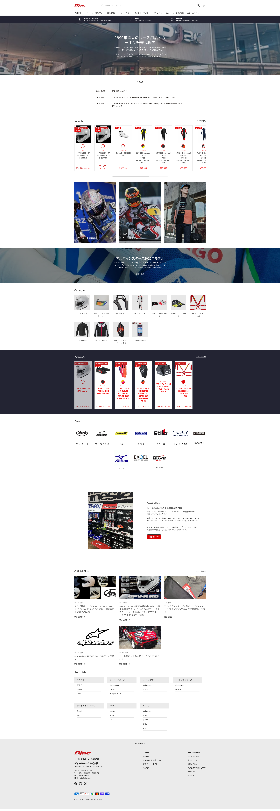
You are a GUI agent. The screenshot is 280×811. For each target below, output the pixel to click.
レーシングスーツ (140, 313)
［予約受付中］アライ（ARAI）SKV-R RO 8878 (83, 155)
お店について (154, 537)
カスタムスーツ (115, 694)
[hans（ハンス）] (121, 302)
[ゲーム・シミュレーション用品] (121, 329)
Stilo (79, 694)
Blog (167, 13)
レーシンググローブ (159, 314)
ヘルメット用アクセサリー (101, 314)
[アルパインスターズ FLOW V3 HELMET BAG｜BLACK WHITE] (163, 369)
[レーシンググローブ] (159, 302)
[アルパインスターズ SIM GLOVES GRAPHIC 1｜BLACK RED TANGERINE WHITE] (143, 369)
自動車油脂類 (140, 340)
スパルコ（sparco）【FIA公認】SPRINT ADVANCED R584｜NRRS (183, 158)
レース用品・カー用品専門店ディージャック (90, 799)
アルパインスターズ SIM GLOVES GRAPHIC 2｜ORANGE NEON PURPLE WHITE (124, 393)
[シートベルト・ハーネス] (198, 302)
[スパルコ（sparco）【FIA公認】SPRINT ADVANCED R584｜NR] (163, 134)
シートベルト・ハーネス (197, 314)
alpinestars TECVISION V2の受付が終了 (94, 657)
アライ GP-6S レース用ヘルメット (83, 389)
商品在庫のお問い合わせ (197, 768)
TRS (78, 715)
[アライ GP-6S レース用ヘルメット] (83, 369)
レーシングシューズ (178, 314)
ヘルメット (82, 313)
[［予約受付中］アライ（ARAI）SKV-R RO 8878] (83, 134)
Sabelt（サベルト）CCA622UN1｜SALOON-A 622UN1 (183, 392)
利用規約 (146, 768)
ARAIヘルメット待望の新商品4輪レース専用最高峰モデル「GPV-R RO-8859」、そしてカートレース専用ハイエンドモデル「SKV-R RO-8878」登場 (139, 611)
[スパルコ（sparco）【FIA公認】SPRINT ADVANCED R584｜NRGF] (143, 134)
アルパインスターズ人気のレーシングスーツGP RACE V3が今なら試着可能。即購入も (184, 609)
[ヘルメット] (82, 302)
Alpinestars (114, 685)
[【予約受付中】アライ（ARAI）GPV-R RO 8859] (103, 134)
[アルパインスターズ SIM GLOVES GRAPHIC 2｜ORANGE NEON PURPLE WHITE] (123, 369)
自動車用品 (111, 13)
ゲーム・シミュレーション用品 (120, 341)
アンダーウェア (82, 340)
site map (191, 775)
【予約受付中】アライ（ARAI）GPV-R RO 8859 (103, 155)
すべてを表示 (201, 121)
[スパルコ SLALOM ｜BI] (123, 134)
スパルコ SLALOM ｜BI (124, 154)
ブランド (156, 13)
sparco (79, 689)
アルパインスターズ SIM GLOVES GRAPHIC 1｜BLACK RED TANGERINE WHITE (144, 394)
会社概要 (146, 756)
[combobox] (140, 5)
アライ (79, 685)
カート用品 (125, 13)
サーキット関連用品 (94, 13)
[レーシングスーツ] (140, 302)
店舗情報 (78, 13)
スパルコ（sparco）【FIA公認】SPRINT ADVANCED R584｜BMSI (204, 158)
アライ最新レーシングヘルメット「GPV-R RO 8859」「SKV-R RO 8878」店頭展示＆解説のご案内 (94, 609)
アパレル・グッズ (141, 13)
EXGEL (112, 719)
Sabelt (79, 711)
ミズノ (145, 724)
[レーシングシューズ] (178, 302)
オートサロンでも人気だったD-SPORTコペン (139, 657)
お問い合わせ (192, 13)
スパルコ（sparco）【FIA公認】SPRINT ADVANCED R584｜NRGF (143, 158)
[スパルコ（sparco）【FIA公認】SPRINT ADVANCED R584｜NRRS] (183, 134)
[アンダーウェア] (82, 329)
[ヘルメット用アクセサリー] (101, 302)
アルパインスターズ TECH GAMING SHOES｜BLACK (104, 391)
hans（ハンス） (121, 313)
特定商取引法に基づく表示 (153, 760)
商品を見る (140, 274)
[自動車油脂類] (140, 329)
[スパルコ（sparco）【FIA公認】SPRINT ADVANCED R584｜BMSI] (204, 134)
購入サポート (192, 760)
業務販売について (194, 771)
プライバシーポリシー (151, 764)
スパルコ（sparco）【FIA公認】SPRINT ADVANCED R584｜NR (163, 158)
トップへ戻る (139, 743)
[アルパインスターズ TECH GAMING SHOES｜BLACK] (103, 369)
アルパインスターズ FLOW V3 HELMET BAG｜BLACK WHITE (164, 388)
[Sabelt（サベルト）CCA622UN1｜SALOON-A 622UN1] (183, 369)
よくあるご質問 (178, 13)
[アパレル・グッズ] (101, 329)
